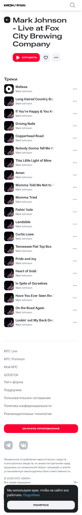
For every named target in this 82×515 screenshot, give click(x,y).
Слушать (29, 57)
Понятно (41, 505)
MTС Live (10, 351)
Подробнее (31, 495)
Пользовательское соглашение (27, 398)
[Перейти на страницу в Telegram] (8, 445)
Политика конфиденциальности (28, 406)
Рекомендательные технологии (28, 414)
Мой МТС (11, 367)
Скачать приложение (41, 428)
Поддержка (12, 390)
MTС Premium (14, 359)
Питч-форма (13, 382)
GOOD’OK (11, 375)
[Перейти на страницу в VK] (23, 445)
